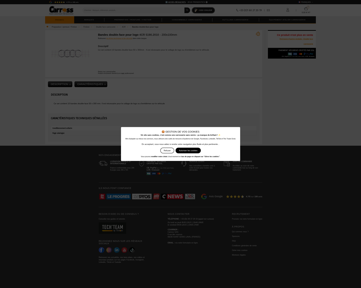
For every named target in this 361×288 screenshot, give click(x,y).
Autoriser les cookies (188, 150)
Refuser (167, 150)
